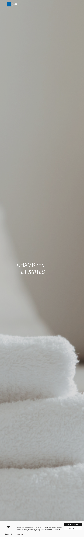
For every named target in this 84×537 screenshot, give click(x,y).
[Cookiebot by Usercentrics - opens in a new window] (8, 534)
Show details (20, 534)
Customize (72, 528)
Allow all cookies (73, 524)
